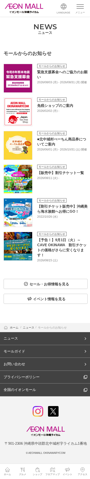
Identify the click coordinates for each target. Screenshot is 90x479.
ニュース (28, 327)
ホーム (14, 327)
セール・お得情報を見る (49, 284)
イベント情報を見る (49, 299)
